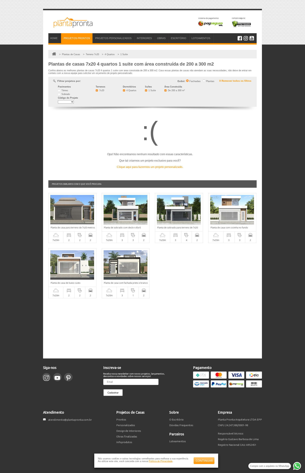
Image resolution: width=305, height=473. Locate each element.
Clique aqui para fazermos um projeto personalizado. (150, 166)
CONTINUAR (204, 461)
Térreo (64, 90)
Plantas (209, 81)
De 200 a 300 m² (176, 90)
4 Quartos (131, 90)
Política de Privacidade (160, 461)
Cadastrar (113, 392)
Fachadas (195, 81)
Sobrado (65, 94)
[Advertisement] (152, 328)
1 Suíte (152, 90)
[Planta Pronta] (70, 26)
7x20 (101, 90)
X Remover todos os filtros (235, 80)
